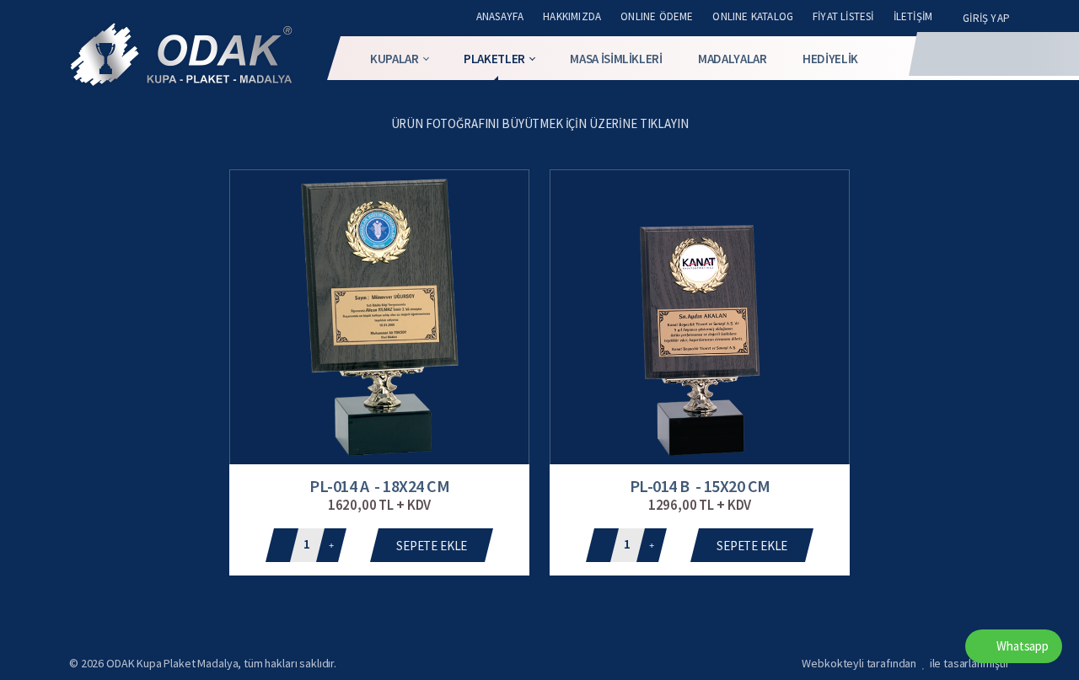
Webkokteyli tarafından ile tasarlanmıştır (906, 663)
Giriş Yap (986, 18)
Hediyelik (830, 59)
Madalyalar (732, 59)
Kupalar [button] (394, 59)
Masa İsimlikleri (616, 59)
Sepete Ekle (431, 546)
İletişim (913, 16)
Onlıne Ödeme (656, 16)
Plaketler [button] (494, 59)
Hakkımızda (572, 16)
